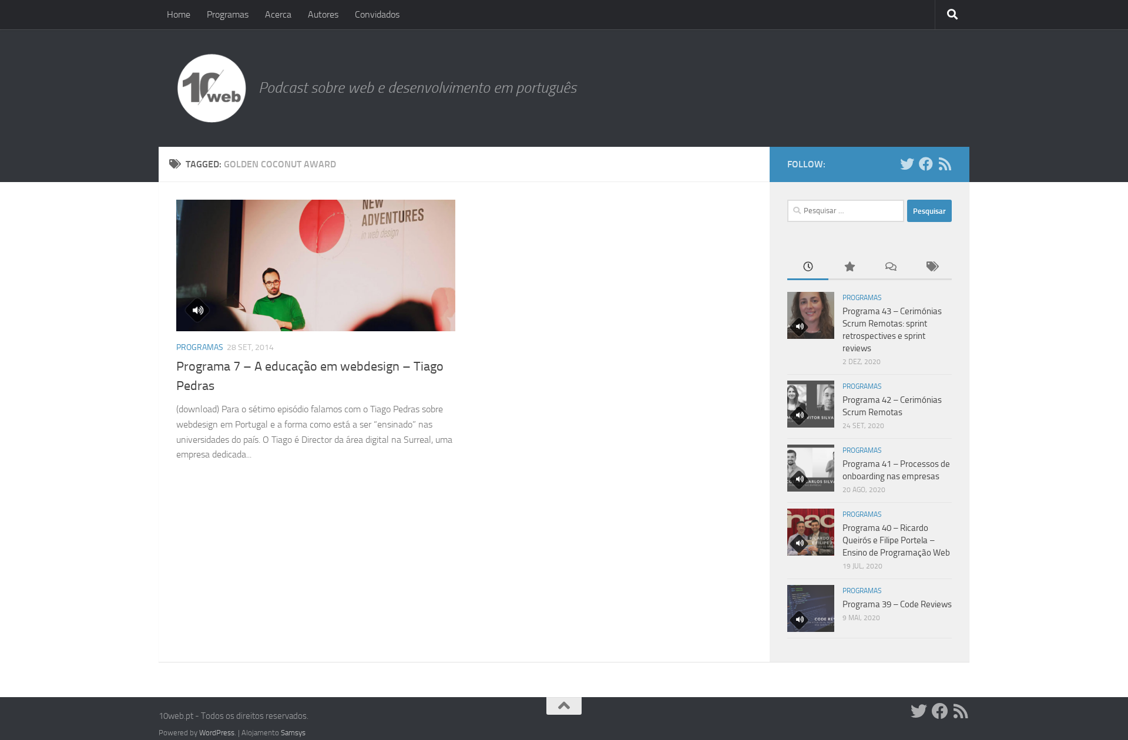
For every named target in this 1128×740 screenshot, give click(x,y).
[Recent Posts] (807, 267)
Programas (228, 14)
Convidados (377, 14)
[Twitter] (907, 164)
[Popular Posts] (849, 267)
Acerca (278, 14)
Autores (323, 14)
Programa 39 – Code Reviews (897, 604)
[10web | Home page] (211, 88)
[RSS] (945, 164)
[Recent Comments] (890, 267)
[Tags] (931, 267)
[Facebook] (926, 164)
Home (178, 14)
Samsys (293, 732)
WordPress (216, 732)
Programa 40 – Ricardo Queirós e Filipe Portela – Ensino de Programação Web (896, 540)
